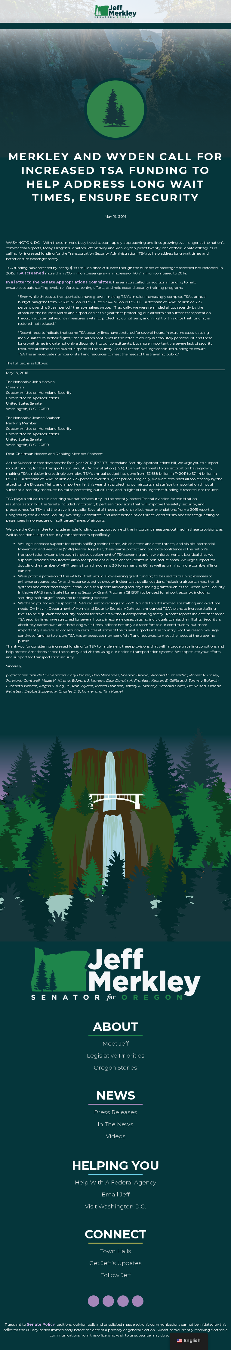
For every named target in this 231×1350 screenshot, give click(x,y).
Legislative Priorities (115, 1055)
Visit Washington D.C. (115, 1206)
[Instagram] (108, 1301)
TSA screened (30, 273)
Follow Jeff (115, 1275)
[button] (115, 24)
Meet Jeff (116, 1043)
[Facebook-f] (93, 1301)
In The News (115, 1124)
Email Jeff (116, 1194)
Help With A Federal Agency (115, 1182)
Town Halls (115, 1251)
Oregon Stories (115, 1067)
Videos (115, 1136)
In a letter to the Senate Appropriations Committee (58, 282)
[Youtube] (123, 1301)
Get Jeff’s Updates (115, 1263)
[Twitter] (137, 1301)
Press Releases (115, 1112)
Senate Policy (41, 1324)
